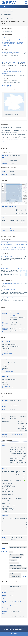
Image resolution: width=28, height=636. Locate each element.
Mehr (3, 141)
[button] (3, 185)
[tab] (14, 6)
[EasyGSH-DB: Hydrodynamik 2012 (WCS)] (14, 101)
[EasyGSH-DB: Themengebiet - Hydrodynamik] (23, 273)
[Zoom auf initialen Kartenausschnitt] (3, 189)
